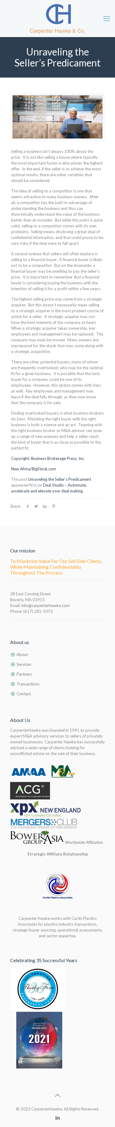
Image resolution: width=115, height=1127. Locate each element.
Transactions (28, 683)
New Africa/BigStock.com (33, 468)
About (22, 654)
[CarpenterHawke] (57, 18)
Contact (24, 693)
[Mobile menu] (107, 18)
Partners (24, 674)
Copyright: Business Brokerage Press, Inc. (48, 458)
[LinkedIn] (57, 1117)
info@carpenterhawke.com (45, 605)
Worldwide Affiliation (83, 842)
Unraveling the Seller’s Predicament (59, 479)
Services (24, 664)
